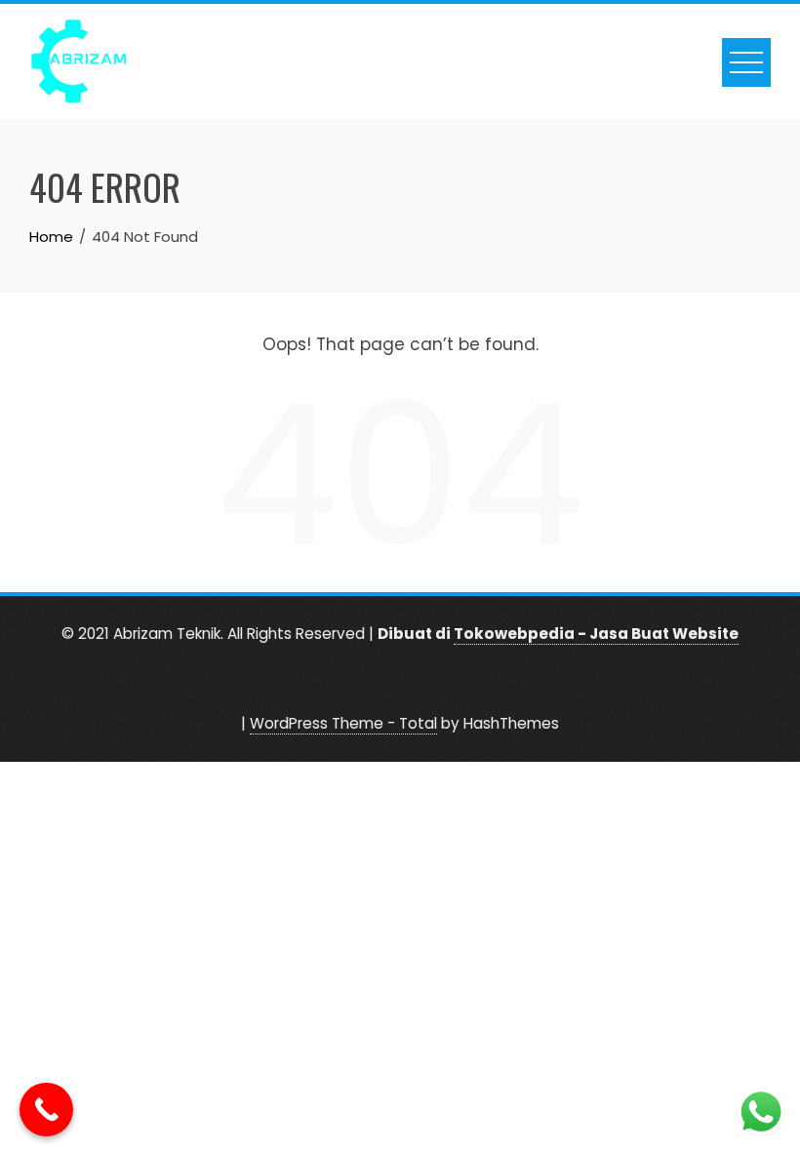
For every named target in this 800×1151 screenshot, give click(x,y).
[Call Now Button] (46, 1109)
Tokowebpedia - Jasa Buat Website (596, 633)
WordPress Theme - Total (343, 723)
